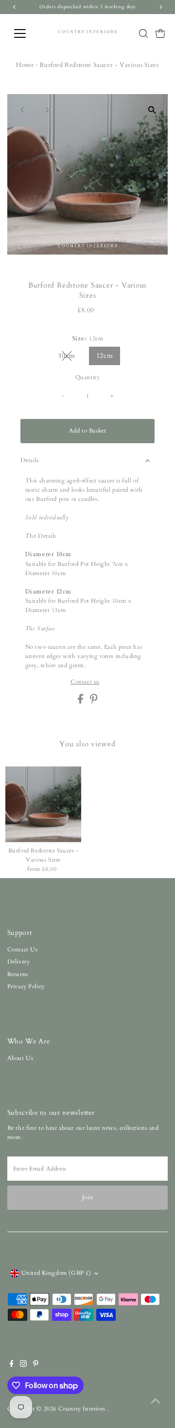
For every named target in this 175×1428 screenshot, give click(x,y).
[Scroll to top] (155, 1401)
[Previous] (23, 110)
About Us (20, 1058)
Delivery (18, 961)
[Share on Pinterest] (94, 702)
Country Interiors (82, 1408)
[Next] (47, 110)
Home (25, 65)
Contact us (85, 682)
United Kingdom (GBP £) (56, 1273)
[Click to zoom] (152, 110)
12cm (104, 355)
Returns (17, 974)
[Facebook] (11, 1365)
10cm (70, 357)
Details (29, 460)
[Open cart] (160, 33)
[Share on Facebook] (81, 702)
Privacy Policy (26, 986)
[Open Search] (143, 33)
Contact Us (22, 949)
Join (87, 1197)
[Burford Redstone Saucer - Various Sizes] (43, 804)
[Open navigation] (26, 33)
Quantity (87, 377)
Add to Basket (87, 430)
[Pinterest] (36, 1365)
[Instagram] (23, 1365)
